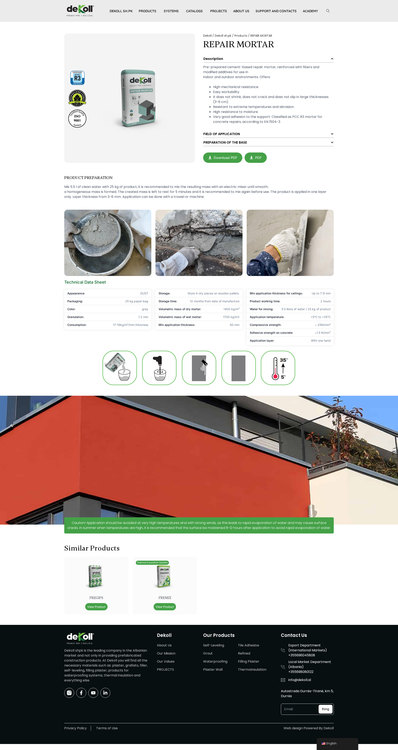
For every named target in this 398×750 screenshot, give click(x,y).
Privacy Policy (75, 728)
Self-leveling (213, 645)
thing (325, 709)
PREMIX (165, 598)
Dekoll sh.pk (121, 11)
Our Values (166, 661)
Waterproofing (215, 661)
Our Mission (166, 653)
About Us (241, 11)
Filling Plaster (248, 661)
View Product (96, 606)
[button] (328, 11)
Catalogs (194, 11)
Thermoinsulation (252, 669)
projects (218, 11)
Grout (208, 653)
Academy (310, 11)
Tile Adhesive (248, 645)
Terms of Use (107, 728)
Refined (244, 653)
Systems (171, 11)
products (147, 11)
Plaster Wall (213, 669)
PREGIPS (96, 598)
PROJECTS (165, 669)
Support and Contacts (276, 11)
